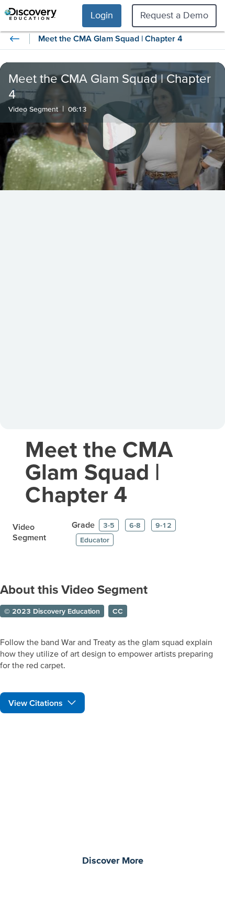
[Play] (118, 132)
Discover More (112, 861)
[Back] (14, 38)
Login (102, 14)
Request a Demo (174, 14)
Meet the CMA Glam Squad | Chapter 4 (99, 471)
